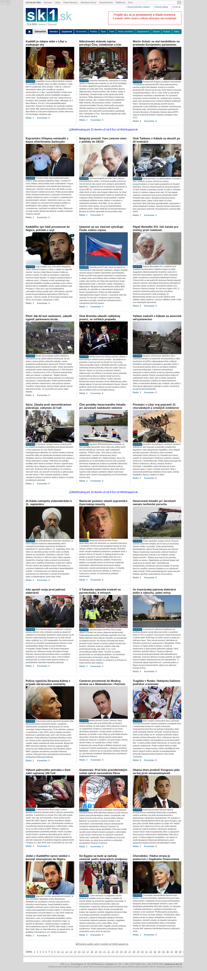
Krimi (111, 31)
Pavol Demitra (70, 2)
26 (125, 951)
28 (134, 951)
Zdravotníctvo (106, 2)
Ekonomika (81, 31)
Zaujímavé (67, 31)
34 (159, 951)
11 (62, 951)
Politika (93, 31)
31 (146, 951)
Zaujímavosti (143, 31)
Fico (130, 2)
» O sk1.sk (175, 7)
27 (129, 951)
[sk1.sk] (49, 20)
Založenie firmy (88, 2)
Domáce (54, 31)
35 (163, 951)
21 (104, 951)
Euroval (48, 2)
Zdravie (156, 31)
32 (150, 951)
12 (66, 951)
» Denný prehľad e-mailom (138, 7)
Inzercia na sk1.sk (173, 964)
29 (138, 951)
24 (117, 951)
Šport (103, 31)
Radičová (120, 2)
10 (58, 951)
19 (96, 951)
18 (92, 951)
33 (155, 951)
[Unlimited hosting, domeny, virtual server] (102, 944)
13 (71, 951)
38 (176, 951)
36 (167, 951)
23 (113, 951)
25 (121, 951)
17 (87, 951)
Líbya (57, 2)
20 (100, 951)
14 (75, 951)
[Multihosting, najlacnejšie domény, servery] (103, 129)
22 (108, 951)
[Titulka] (30, 31)
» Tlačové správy (160, 7)
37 (171, 951)
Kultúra (166, 31)
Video (176, 31)
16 (83, 951)
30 (142, 951)
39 (180, 951)
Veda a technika (125, 31)
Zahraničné (40, 31)
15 (79, 951)
